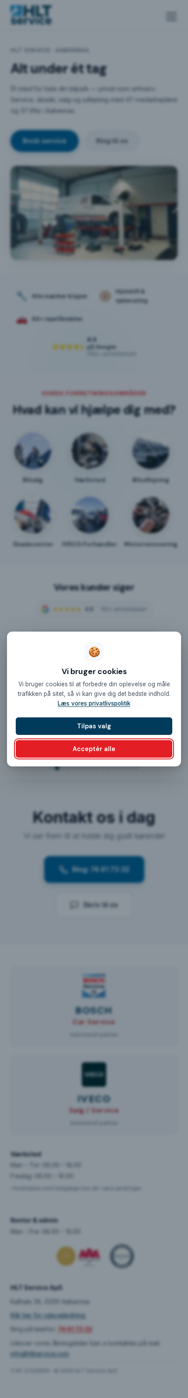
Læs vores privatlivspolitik (94, 703)
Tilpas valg (94, 726)
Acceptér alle (94, 749)
